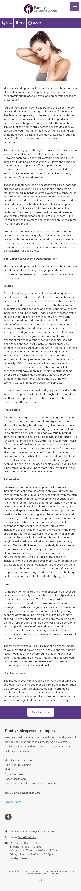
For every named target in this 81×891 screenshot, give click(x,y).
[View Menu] (74, 6)
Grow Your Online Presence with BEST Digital (48, 872)
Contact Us (40, 712)
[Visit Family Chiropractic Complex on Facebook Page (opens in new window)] (8, 817)
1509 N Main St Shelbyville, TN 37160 (32, 831)
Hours (37, 22)
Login (40, 880)
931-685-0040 (27, 837)
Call (9, 22)
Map (22, 22)
